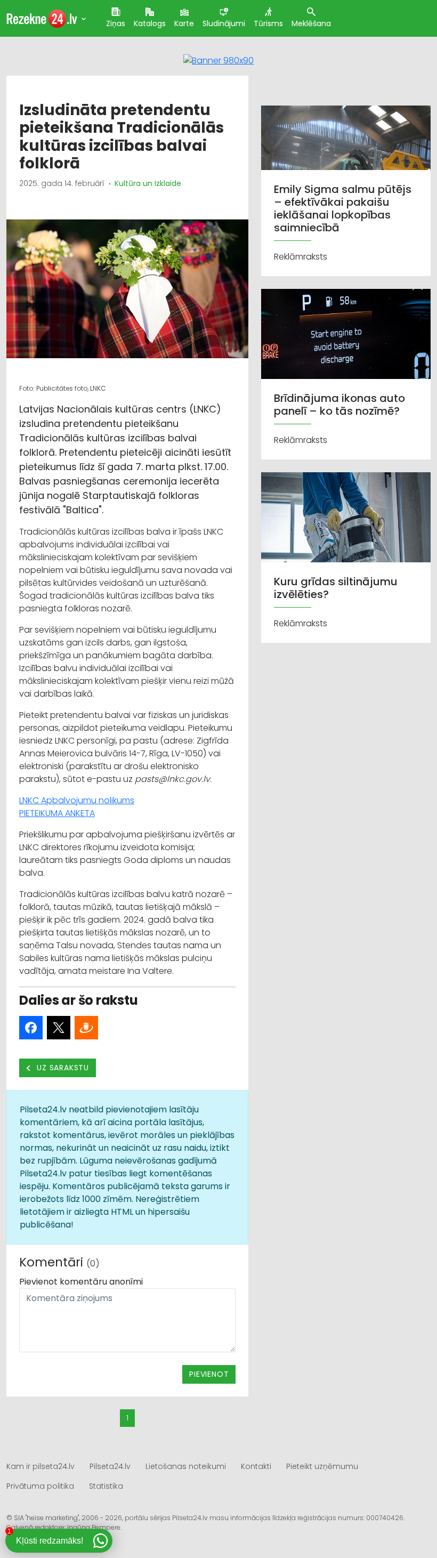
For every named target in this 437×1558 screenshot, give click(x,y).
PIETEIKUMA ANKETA (57, 813)
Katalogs (150, 23)
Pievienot (209, 1374)
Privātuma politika (40, 1486)
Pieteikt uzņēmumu (322, 1466)
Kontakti (256, 1466)
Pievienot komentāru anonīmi (81, 1282)
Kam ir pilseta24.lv (40, 1466)
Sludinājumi (224, 23)
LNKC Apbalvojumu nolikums (76, 800)
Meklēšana (311, 23)
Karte (184, 23)
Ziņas (115, 23)
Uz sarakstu (62, 1067)
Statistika (106, 1486)
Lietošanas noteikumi (185, 1466)
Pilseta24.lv (110, 1466)
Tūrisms (268, 23)
